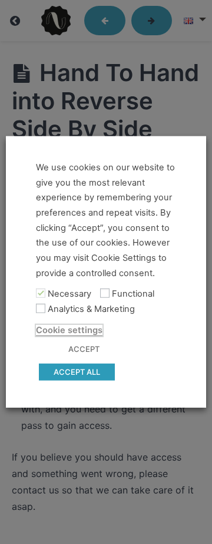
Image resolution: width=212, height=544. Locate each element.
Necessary (69, 293)
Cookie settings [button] (69, 330)
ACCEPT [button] (84, 349)
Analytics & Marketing (91, 309)
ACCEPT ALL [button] (77, 372)
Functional (133, 293)
